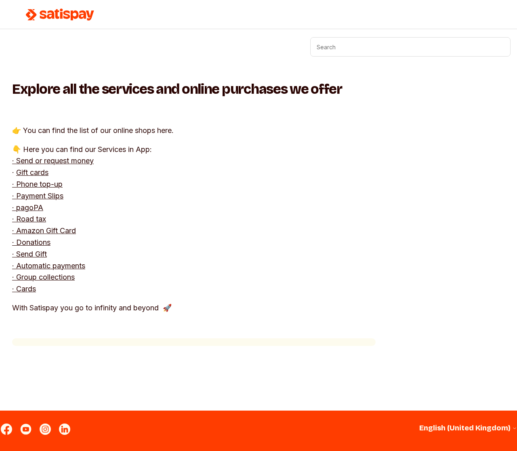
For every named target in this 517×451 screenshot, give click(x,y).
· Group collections (43, 277)
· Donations (31, 242)
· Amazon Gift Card (44, 230)
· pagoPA (27, 207)
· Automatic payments (48, 265)
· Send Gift (29, 254)
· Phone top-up (37, 184)
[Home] (60, 14)
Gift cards (32, 172)
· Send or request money (53, 160)
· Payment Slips (37, 196)
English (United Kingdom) (465, 428)
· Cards (24, 289)
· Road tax (29, 219)
